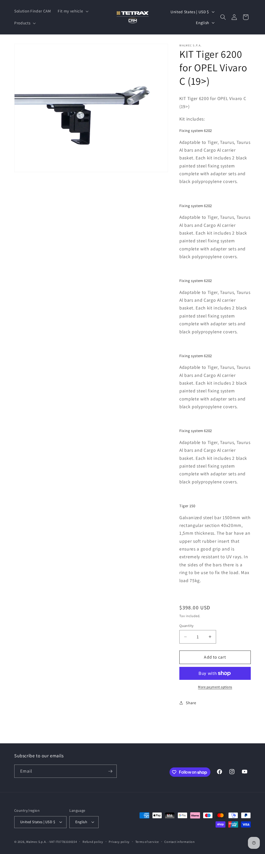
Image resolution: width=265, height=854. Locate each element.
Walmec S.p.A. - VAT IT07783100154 (51, 842)
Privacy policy (119, 842)
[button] (72, 11)
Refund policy (93, 842)
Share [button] (191, 702)
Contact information (179, 842)
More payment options (215, 687)
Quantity (186, 625)
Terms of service (147, 842)
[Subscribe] (110, 771)
